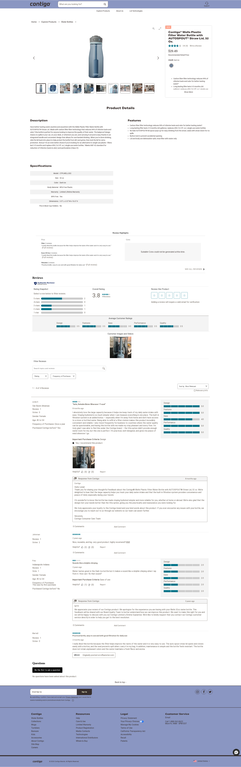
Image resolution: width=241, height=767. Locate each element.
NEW (168, 27)
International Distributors (87, 738)
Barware (35, 731)
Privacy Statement (72, 697)
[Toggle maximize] (160, 29)
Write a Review (196, 46)
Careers (34, 747)
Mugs (33, 724)
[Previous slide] (34, 58)
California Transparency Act (133, 731)
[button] (206, 4)
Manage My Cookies (130, 724)
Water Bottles (67, 22)
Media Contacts (83, 731)
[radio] (170, 65)
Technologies (82, 734)
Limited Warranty (83, 724)
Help (78, 718)
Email (167, 717)
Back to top (120, 682)
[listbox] (201, 761)
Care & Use (80, 721)
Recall (123, 738)
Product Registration (85, 728)
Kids (33, 734)
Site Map (35, 744)
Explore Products (103, 11)
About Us (119, 11)
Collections (36, 721)
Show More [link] (188, 92)
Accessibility (126, 734)
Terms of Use (126, 728)
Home (34, 22)
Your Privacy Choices (130, 721)
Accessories (36, 738)
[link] (73, 700)
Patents (124, 741)
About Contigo (37, 741)
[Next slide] (158, 58)
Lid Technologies (136, 11)
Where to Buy (82, 741)
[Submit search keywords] (105, 4)
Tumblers (35, 728)
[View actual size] (153, 29)
